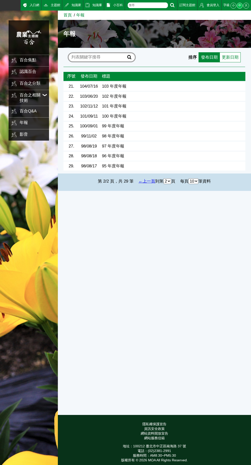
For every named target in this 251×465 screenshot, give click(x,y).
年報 (80, 15)
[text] (148, 5)
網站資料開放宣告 (154, 433)
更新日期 (230, 57)
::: (2, 4)
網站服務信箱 (154, 438)
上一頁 (149, 181)
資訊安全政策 (154, 429)
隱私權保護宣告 (154, 424)
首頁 (67, 15)
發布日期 (209, 57)
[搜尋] (172, 5)
